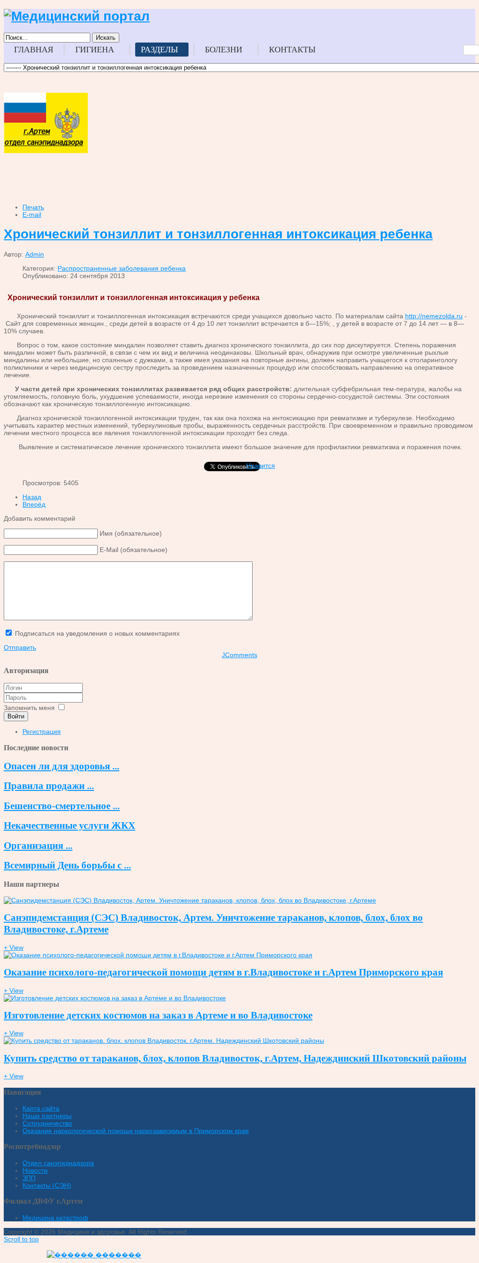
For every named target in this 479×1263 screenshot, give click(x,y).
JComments (239, 655)
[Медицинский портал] (77, 16)
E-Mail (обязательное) (133, 549)
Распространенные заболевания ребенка (122, 268)
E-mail (31, 214)
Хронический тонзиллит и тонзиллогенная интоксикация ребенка (218, 234)
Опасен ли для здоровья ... (61, 766)
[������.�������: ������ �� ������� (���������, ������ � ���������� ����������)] (94, 1254)
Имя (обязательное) (131, 533)
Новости (35, 1170)
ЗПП (29, 1178)
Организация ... (38, 845)
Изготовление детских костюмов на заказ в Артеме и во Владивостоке (158, 1015)
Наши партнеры (47, 1115)
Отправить (20, 647)
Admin (34, 254)
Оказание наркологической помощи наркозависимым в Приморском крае (135, 1130)
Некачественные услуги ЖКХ (69, 825)
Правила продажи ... (49, 785)
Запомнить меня (29, 707)
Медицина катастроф (55, 1217)
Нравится (260, 465)
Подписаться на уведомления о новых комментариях (97, 633)
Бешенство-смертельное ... (62, 805)
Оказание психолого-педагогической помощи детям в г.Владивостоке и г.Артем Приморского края (223, 972)
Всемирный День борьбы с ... (67, 865)
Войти (15, 716)
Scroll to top (21, 1239)
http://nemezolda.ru (434, 316)
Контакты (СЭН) (46, 1185)
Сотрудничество (47, 1123)
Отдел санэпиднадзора (58, 1163)
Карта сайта (40, 1108)
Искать (106, 37)
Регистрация (41, 731)
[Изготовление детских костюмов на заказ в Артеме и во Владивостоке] (115, 998)
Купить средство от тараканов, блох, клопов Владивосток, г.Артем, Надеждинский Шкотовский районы (235, 1058)
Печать (33, 207)
